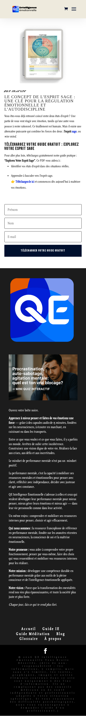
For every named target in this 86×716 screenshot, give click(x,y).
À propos (53, 638)
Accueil (28, 629)
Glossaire (28, 638)
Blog (60, 634)
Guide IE (51, 629)
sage (74, 131)
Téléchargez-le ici (25, 182)
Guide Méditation (33, 634)
